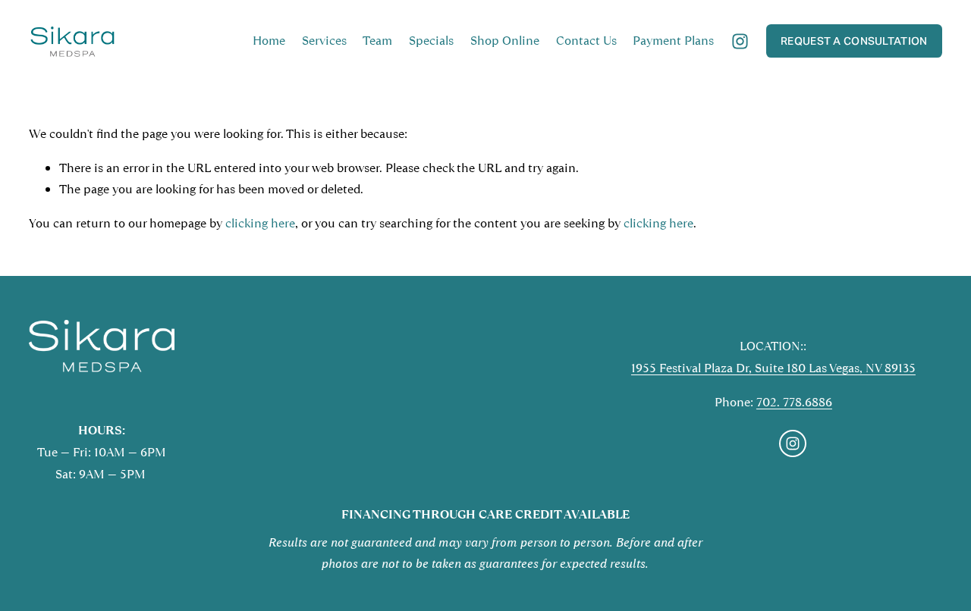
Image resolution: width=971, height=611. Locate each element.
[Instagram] (740, 41)
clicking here (260, 223)
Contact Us (586, 40)
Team (377, 40)
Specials (431, 40)
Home (269, 40)
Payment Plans (673, 40)
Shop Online (504, 40)
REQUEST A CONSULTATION (854, 41)
